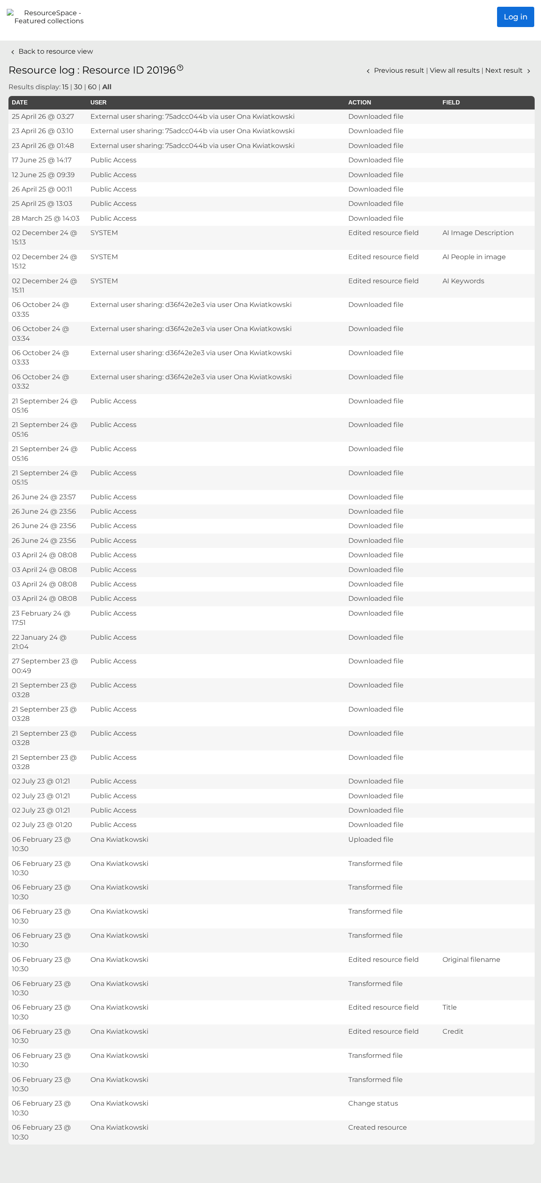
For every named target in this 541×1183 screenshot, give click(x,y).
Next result (505, 70)
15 (65, 87)
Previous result (399, 70)
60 (92, 87)
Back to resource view (55, 51)
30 (78, 87)
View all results (455, 70)
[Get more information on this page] (180, 67)
